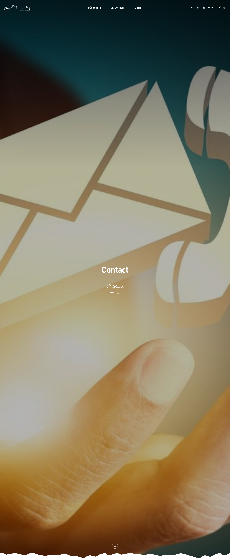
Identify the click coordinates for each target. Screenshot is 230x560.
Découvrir (94, 7)
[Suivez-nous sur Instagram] (224, 7)
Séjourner (117, 7)
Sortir (137, 7)
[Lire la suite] (115, 548)
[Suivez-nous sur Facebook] (219, 7)
